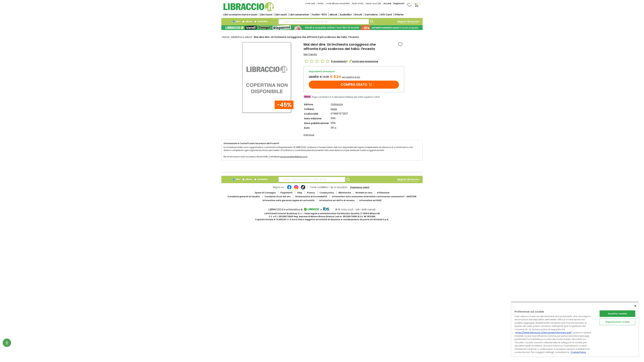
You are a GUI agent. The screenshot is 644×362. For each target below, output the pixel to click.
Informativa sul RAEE (370, 200)
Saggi (334, 109)
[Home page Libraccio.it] (248, 10)
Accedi (387, 3)
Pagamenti (286, 192)
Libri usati (281, 14)
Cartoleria (371, 14)
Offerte (399, 14)
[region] (575, 329)
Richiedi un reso (364, 192)
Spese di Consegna (265, 192)
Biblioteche (345, 192)
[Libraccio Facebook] (289, 189)
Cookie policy (326, 192)
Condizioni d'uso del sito (277, 196)
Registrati (398, 3)
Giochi (358, 14)
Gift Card (386, 14)
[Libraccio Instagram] (296, 189)
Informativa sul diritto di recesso (337, 200)
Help (299, 192)
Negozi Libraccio (407, 21)
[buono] (322, 27)
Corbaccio (337, 104)
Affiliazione (383, 192)
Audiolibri (346, 14)
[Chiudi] (635, 306)
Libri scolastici (240, 14)
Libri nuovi (266, 14)
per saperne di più (351, 77)
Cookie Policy (578, 352)
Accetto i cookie (617, 313)
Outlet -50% (319, 14)
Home (225, 37)
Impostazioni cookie (617, 321)
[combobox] (323, 21)
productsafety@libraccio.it (293, 156)
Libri (237, 21)
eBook (333, 14)
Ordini (320, 3)
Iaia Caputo (310, 54)
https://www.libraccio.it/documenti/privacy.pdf (543, 332)
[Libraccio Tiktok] (303, 189)
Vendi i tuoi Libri (373, 3)
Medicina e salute (241, 37)
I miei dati (310, 3)
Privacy (311, 192)
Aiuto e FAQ (357, 3)
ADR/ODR (374, 196)
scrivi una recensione (365, 61)
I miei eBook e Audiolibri (338, 3)
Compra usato (354, 84)
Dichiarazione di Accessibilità (311, 196)
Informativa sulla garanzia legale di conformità (288, 200)
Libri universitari (299, 14)
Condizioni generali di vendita (244, 196)
